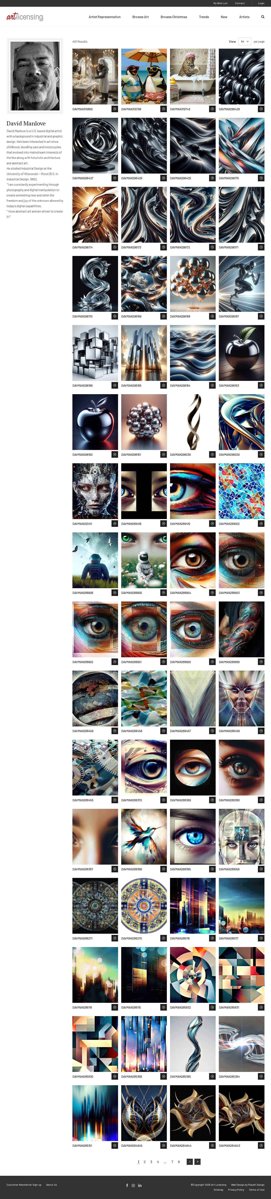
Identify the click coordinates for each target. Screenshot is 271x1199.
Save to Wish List (114, 109)
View (232, 41)
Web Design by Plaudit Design (247, 1184)
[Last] (197, 1162)
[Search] (262, 17)
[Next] (190, 1162)
